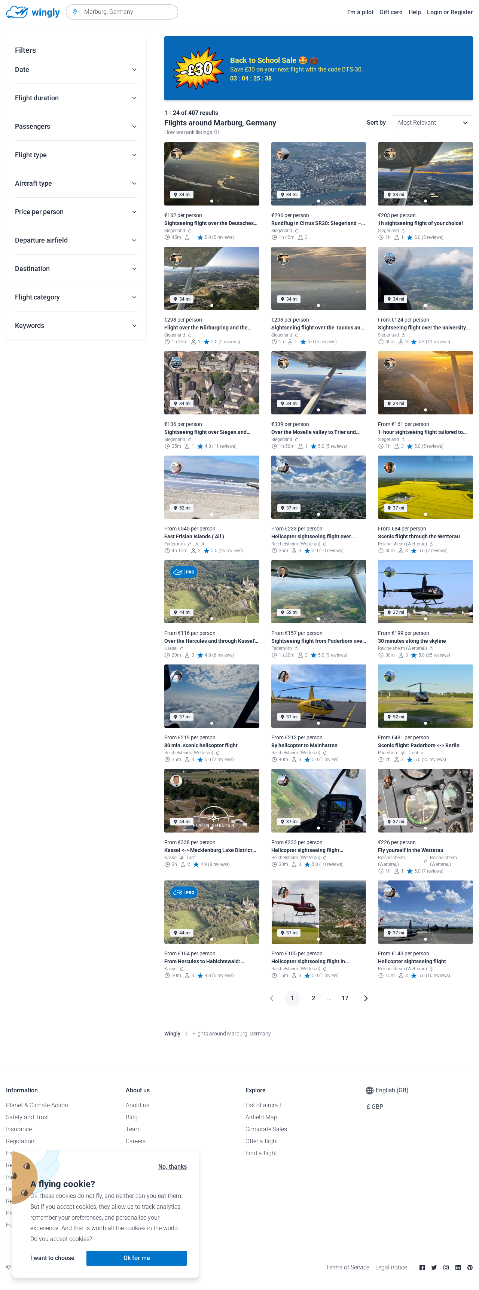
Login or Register (450, 12)
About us (137, 1105)
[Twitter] (434, 1268)
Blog (132, 1117)
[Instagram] (446, 1268)
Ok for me (136, 1258)
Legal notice (391, 1267)
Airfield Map (261, 1117)
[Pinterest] (470, 1268)
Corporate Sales (266, 1129)
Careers (136, 1141)
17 (345, 998)
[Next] (366, 998)
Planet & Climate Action (37, 1105)
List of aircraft (263, 1105)
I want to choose (52, 1258)
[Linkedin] (458, 1268)
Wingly (172, 1034)
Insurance (19, 1129)
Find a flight (261, 1153)
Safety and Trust (27, 1117)
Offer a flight (261, 1141)
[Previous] (271, 998)
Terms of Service (347, 1267)
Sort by (376, 122)
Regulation (20, 1141)
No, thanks (172, 1166)
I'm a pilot (360, 12)
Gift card (391, 12)
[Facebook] (422, 1268)
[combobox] (122, 11)
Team (133, 1129)
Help (415, 12)
